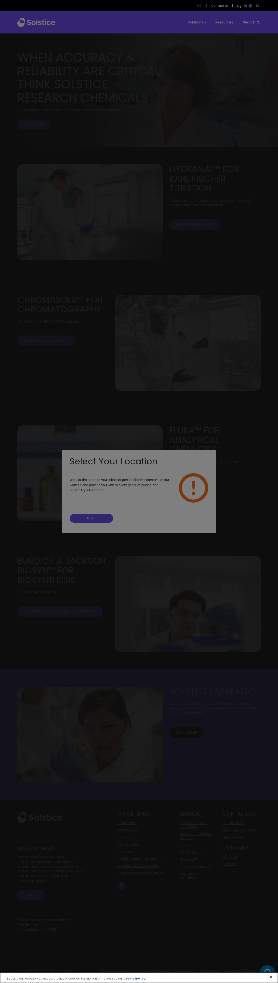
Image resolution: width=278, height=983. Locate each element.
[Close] (271, 977)
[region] (139, 977)
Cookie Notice (134, 978)
